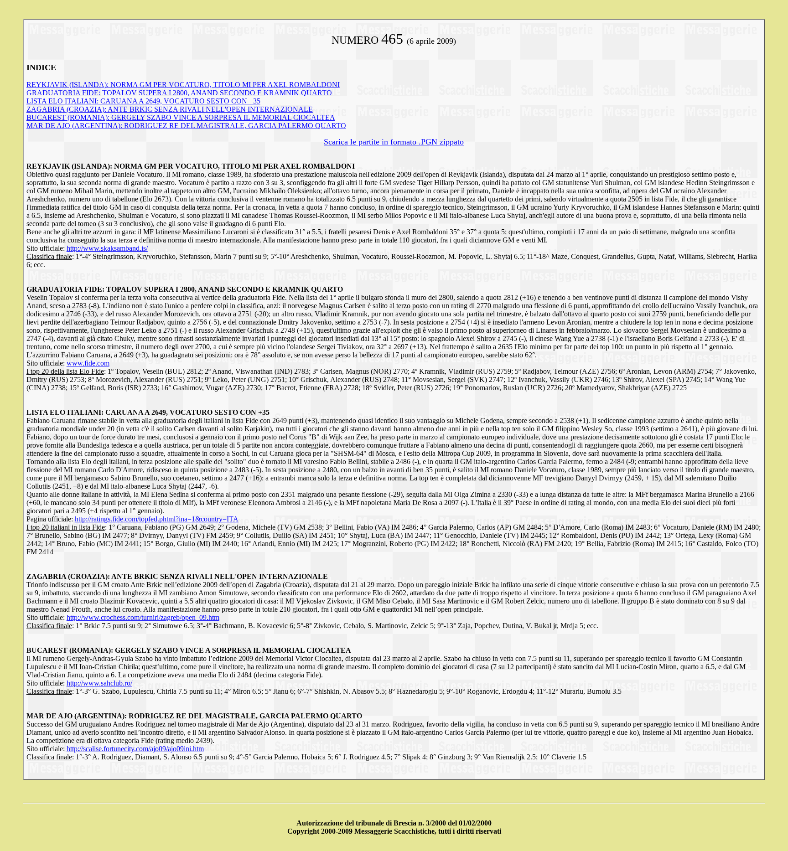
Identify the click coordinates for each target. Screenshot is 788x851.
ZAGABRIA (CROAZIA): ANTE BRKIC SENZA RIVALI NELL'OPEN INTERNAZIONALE (169, 109)
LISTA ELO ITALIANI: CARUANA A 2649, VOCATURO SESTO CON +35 (143, 101)
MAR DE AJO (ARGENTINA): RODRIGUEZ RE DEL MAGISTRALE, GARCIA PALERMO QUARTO (186, 125)
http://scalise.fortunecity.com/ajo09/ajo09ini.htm (135, 749)
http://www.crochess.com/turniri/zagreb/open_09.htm (143, 617)
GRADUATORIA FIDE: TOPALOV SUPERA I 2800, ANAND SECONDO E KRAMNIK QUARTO (179, 93)
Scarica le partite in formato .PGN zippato (394, 141)
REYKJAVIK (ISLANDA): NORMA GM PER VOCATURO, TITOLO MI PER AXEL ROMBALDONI (183, 84)
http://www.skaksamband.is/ (107, 248)
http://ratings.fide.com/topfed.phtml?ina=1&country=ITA (156, 519)
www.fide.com (88, 363)
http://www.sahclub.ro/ (99, 683)
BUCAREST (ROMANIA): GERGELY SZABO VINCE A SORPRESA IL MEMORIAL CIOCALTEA (180, 117)
